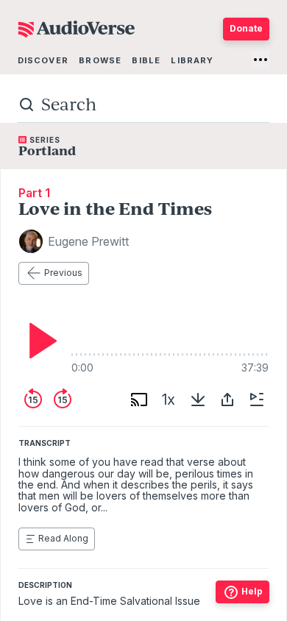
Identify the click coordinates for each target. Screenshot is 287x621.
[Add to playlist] (257, 399)
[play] (39, 340)
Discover (43, 60)
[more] (260, 59)
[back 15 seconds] (33, 399)
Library (192, 60)
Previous (63, 272)
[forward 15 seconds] (62, 399)
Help (252, 591)
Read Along (63, 538)
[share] (227, 399)
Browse (100, 60)
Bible (146, 60)
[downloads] (198, 399)
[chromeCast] (139, 399)
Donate (246, 28)
